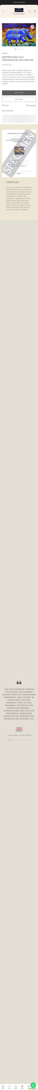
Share (7, 105)
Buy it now (19, 99)
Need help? (32, 105)
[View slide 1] (9, 740)
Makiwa (5, 53)
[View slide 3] (14, 740)
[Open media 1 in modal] (32, 27)
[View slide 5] (19, 740)
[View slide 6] (21, 740)
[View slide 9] (29, 740)
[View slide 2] (12, 740)
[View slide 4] (16, 740)
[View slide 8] (26, 740)
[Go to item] (15, 49)
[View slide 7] (24, 740)
